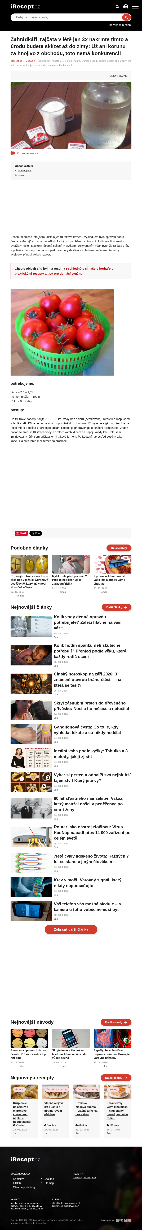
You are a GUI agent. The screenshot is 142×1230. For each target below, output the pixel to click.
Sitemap (49, 1183)
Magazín (30, 60)
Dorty (94, 1177)
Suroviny (68, 1206)
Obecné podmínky (24, 1187)
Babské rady (16, 1203)
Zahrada (32, 1209)
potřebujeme (25, 170)
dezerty (19, 1089)
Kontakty (18, 1178)
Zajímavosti (57, 1206)
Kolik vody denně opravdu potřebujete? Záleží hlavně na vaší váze (88, 622)
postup (21, 175)
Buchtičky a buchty (57, 1089)
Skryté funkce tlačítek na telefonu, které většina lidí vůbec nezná (69, 1054)
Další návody (113, 1022)
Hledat (126, 17)
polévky (86, 1177)
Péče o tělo (25, 1206)
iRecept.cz (16, 60)
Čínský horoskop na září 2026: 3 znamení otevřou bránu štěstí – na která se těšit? (87, 680)
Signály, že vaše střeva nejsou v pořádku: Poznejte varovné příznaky (112, 1054)
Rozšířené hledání (120, 24)
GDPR (17, 1183)
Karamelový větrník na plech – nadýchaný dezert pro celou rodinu (117, 1110)
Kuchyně (15, 1206)
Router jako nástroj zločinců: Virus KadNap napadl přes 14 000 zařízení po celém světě (92, 832)
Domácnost (35, 1203)
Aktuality (56, 1203)
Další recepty (113, 1077)
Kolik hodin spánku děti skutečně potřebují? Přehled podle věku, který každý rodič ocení (90, 651)
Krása (26, 1203)
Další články (119, 548)
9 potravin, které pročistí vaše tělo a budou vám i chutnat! (109, 580)
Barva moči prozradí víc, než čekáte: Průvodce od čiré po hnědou (29, 1054)
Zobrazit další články (71, 929)
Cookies (49, 1178)
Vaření (24, 1209)
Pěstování (15, 1209)
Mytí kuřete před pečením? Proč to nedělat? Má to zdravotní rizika (69, 580)
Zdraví (40, 1209)
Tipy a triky (36, 1206)
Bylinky (64, 1203)
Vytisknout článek (27, 153)
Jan (112, 76)
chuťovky (77, 1177)
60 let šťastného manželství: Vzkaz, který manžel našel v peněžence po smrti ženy (88, 804)
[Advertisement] (71, 206)
